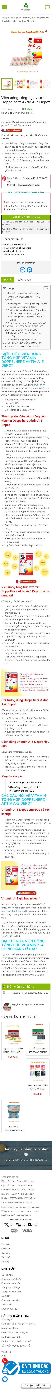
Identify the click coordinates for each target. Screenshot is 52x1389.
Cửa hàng (5, 1253)
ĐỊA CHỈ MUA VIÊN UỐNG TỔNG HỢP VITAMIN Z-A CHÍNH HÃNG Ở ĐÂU (23, 345)
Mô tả (8, 279)
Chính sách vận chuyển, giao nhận (16, 1341)
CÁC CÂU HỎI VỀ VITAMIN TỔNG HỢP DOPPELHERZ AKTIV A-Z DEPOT (24, 328)
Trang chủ (6, 17)
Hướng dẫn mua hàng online (17, 248)
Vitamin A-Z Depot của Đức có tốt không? (25, 335)
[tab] (7, 279)
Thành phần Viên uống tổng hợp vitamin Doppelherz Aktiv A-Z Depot (28, 305)
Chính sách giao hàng (14, 251)
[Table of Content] (46, 288)
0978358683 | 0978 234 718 (18, 1198)
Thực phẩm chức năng (11, 1291)
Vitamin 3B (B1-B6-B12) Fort (25, 782)
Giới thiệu (5, 1248)
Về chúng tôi (7, 1319)
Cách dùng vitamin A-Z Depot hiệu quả (28, 323)
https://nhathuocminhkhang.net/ (20, 1211)
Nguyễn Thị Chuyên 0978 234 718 (30, 992)
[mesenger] (22, 270)
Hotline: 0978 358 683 (15, 244)
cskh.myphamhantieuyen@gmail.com (20, 1207)
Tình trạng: (7, 109)
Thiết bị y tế (6, 1304)
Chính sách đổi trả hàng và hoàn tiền (18, 1324)
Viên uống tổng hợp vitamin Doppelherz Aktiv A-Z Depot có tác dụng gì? (28, 312)
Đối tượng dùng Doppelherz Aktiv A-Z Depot (27, 318)
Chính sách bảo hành (10, 1337)
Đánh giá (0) (25, 279)
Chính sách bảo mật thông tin (14, 1332)
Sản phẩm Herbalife (21, 17)
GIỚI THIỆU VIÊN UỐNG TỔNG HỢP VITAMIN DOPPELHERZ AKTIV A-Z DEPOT (22, 297)
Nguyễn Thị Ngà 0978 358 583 (28, 1004)
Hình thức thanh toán (14, 254)
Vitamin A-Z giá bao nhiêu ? (23, 339)
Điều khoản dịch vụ (9, 1328)
